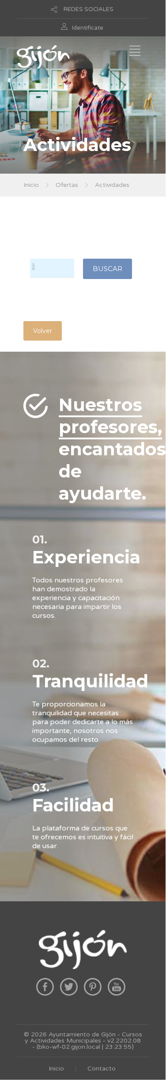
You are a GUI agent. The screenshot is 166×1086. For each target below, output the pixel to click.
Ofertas (67, 185)
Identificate (87, 27)
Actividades (112, 185)
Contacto (101, 1068)
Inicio (31, 185)
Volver (42, 331)
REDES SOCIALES (88, 9)
